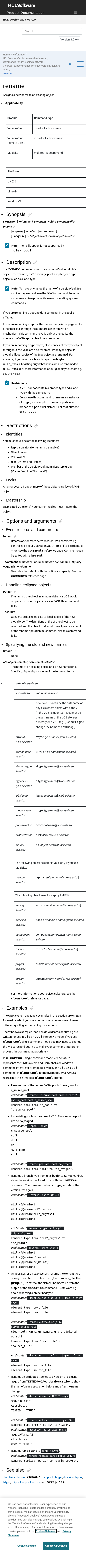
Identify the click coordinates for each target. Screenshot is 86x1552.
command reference (24, 58)
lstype (6, 1482)
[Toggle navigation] (75, 12)
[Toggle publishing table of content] (80, 64)
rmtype (36, 1482)
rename (7, 73)
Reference (19, 54)
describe (68, 1477)
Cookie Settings (26, 1545)
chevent (21, 1477)
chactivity (9, 1477)
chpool (48, 1477)
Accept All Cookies (56, 1545)
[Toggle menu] (79, 19)
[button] (2, 103)
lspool (78, 1477)
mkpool (16, 1482)
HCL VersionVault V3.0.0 (19, 19)
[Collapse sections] (70, 64)
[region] (43, 1525)
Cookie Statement (46, 1531)
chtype (58, 1477)
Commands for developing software (23, 61)
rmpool (26, 1482)
